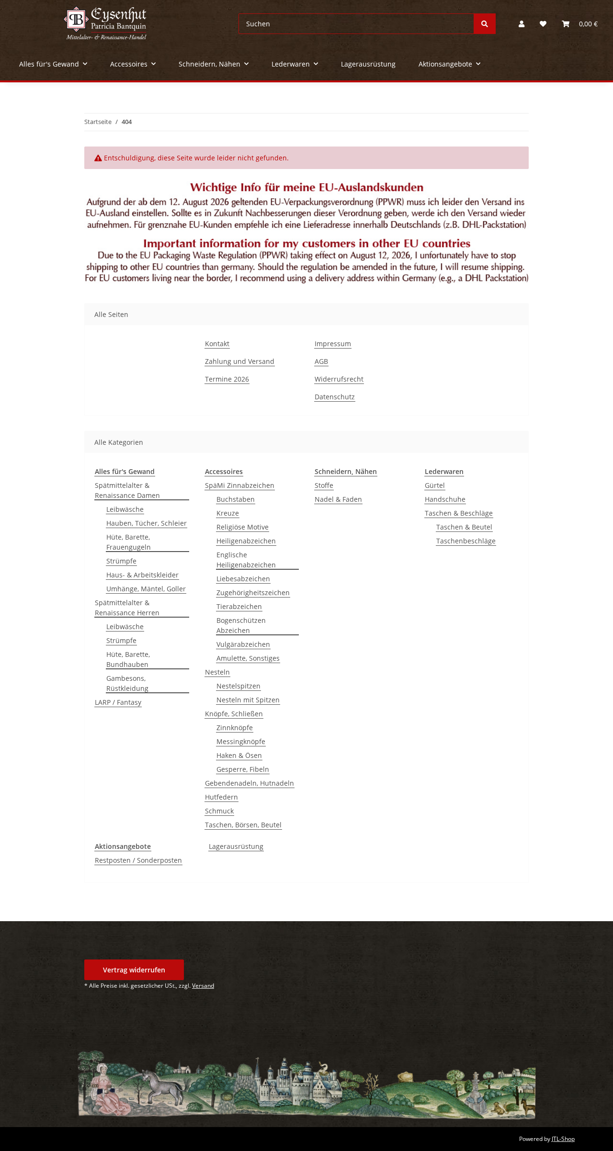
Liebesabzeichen (243, 578)
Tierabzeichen (239, 606)
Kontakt (217, 343)
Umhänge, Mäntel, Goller (146, 588)
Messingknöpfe (240, 741)
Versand (203, 986)
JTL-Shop (563, 1139)
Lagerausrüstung (236, 846)
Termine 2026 (227, 379)
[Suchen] (485, 23)
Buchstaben (235, 499)
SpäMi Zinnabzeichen (239, 485)
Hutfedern (221, 796)
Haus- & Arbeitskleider (142, 574)
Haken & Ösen (239, 755)
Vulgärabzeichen (243, 644)
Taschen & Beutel (464, 526)
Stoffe (324, 485)
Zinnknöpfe (234, 727)
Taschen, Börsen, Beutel (243, 824)
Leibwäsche (125, 509)
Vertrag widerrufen (134, 969)
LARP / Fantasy (118, 702)
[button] (521, 23)
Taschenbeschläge (466, 540)
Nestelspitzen (238, 685)
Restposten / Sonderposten (138, 860)
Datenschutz (335, 396)
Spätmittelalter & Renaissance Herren (127, 607)
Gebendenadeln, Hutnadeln (249, 783)
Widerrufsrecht (339, 379)
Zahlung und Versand (239, 361)
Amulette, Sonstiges (248, 658)
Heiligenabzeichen (246, 540)
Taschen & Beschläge (459, 513)
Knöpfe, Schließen (234, 713)
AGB (321, 361)
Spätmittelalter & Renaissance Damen (127, 490)
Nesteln (217, 672)
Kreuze (227, 513)
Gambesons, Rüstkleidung (127, 683)
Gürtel (435, 485)
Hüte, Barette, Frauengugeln (128, 542)
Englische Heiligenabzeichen (246, 559)
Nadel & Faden (338, 499)
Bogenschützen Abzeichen (241, 625)
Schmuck (219, 810)
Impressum (333, 343)
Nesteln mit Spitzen (248, 699)
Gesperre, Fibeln (242, 769)
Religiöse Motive (242, 526)
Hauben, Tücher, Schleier (146, 523)
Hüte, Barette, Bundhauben (128, 659)
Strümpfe (121, 560)
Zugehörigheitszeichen (253, 592)
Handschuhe (445, 499)
